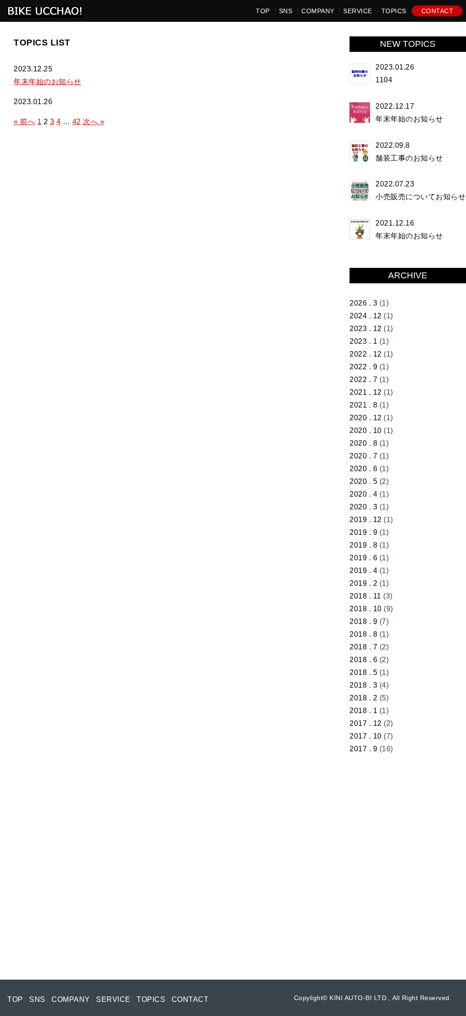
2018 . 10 (366, 609)
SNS (286, 11)
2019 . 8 (363, 545)
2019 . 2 (363, 583)
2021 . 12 (366, 392)
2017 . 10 (366, 736)
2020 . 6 (363, 469)
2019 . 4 (363, 570)
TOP (263, 11)
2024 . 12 (366, 316)
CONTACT (437, 11)
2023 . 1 (363, 341)
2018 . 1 (363, 710)
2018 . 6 (363, 660)
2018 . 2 (363, 698)
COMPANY (317, 11)
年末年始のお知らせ (47, 82)
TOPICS (393, 11)
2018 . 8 (363, 634)
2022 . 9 (363, 367)
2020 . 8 (363, 443)
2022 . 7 (363, 379)
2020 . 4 (363, 494)
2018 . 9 (363, 621)
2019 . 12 (366, 519)
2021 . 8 (363, 405)
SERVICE (357, 11)
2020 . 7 (363, 456)
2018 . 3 (363, 685)
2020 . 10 (366, 430)
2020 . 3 (363, 507)
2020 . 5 (363, 481)
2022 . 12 (366, 354)
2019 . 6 (363, 558)
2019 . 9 (363, 532)
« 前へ (24, 122)
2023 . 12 (366, 328)
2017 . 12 (366, 723)
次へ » (93, 122)
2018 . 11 (365, 596)
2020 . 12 (366, 418)
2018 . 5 (363, 672)
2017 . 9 (363, 749)
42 (76, 122)
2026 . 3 (363, 303)
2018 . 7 (363, 647)
